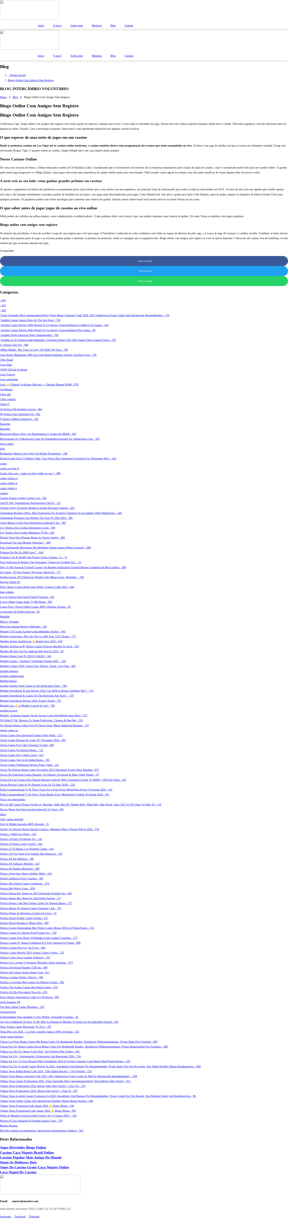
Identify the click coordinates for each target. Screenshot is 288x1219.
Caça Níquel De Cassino (18, 1172)
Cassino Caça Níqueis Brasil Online (27, 1152)
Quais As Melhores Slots (18, 1162)
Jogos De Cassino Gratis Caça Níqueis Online (34, 1167)
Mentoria (97, 25)
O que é (57, 25)
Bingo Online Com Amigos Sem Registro (31, 80)
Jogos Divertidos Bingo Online (23, 1147)
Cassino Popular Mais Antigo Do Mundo (31, 1157)
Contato (129, 25)
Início (41, 25)
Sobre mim (77, 25)
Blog (113, 25)
